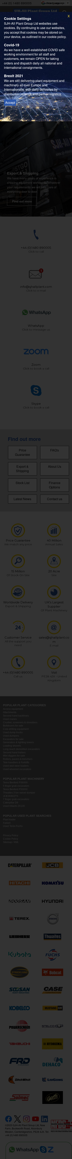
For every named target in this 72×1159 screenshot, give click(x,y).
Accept (10, 102)
